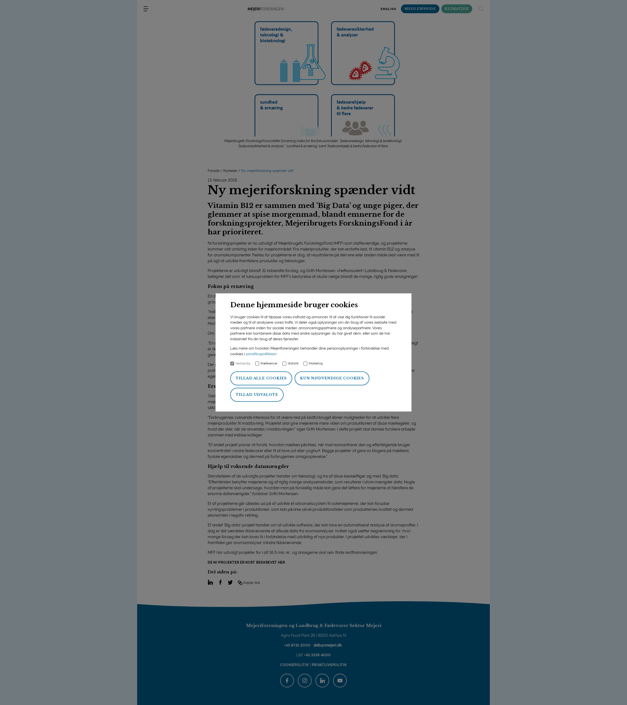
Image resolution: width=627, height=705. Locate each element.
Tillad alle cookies (261, 378)
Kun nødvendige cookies (332, 378)
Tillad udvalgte (257, 395)
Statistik (293, 363)
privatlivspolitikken (261, 354)
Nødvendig (243, 363)
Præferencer (269, 363)
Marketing (316, 363)
